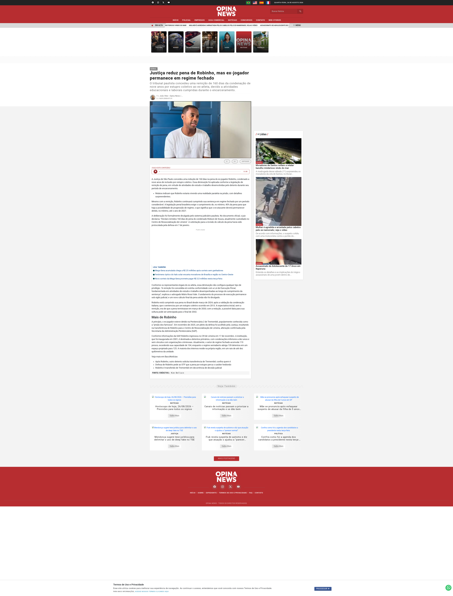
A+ (235, 161)
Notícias (233, 20)
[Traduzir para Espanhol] (261, 3)
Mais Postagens (226, 458)
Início (176, 20)
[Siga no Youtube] (169, 2)
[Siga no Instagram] (158, 2)
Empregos (201, 20)
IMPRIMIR (245, 161)
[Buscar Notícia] (300, 11)
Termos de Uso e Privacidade (233, 493)
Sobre (201, 493)
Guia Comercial (217, 20)
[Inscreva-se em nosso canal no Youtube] (238, 487)
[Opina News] (226, 11)
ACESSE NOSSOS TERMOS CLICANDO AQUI (152, 591)
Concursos (247, 20)
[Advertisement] (200, 246)
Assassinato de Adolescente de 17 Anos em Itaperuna (273, 25)
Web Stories (275, 20)
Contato (261, 20)
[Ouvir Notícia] (155, 171)
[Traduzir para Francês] (268, 3)
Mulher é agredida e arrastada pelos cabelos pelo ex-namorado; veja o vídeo (213, 25)
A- (227, 161)
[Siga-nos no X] (230, 487)
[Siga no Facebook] (153, 2)
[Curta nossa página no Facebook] (214, 487)
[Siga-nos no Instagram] (222, 487)
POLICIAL (187, 20)
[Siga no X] (163, 2)
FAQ (250, 493)
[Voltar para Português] (248, 3)
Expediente (211, 493)
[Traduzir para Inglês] (255, 3)
